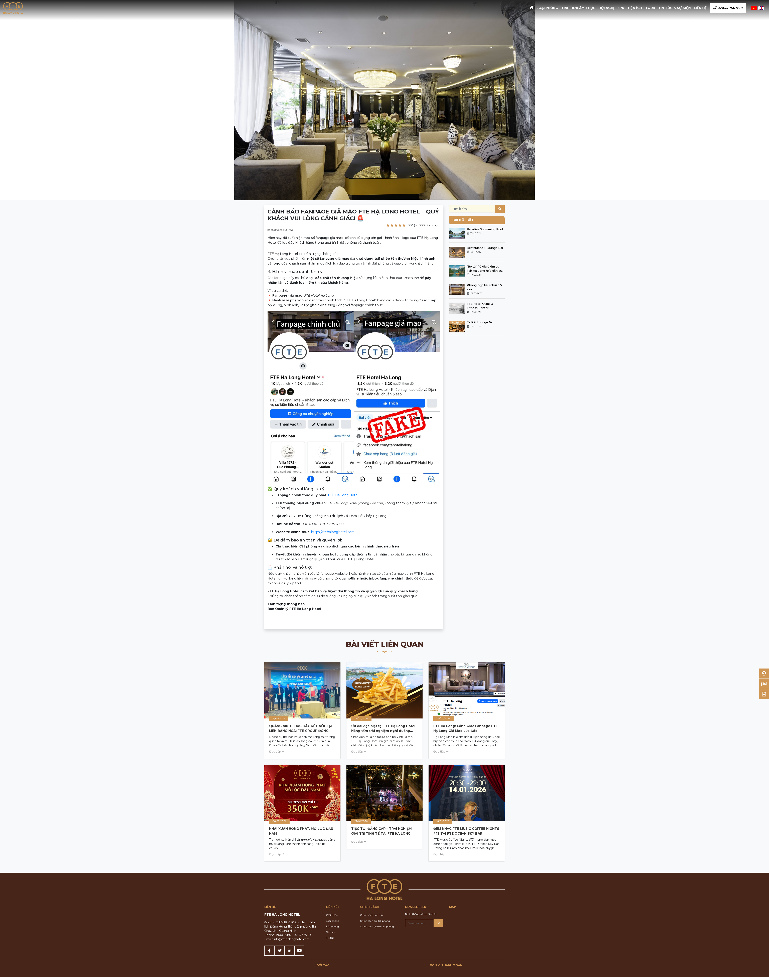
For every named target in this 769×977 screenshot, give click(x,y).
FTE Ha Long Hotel (343, 495)
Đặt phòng (332, 926)
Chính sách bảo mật (372, 915)
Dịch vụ (330, 932)
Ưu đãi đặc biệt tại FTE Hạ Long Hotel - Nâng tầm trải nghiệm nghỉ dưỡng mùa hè (384, 731)
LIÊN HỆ (700, 8)
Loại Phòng (547, 8)
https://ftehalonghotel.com (332, 532)
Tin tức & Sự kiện (674, 8)
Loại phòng (332, 920)
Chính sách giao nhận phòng (377, 926)
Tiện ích (634, 8)
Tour (650, 8)
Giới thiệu (332, 915)
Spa (620, 8)
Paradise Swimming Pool (485, 229)
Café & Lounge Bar (480, 322)
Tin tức (330, 937)
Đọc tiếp (275, 751)
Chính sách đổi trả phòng (375, 920)
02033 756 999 (730, 8)
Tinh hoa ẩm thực (578, 8)
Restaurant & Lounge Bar (485, 248)
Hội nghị (606, 8)
